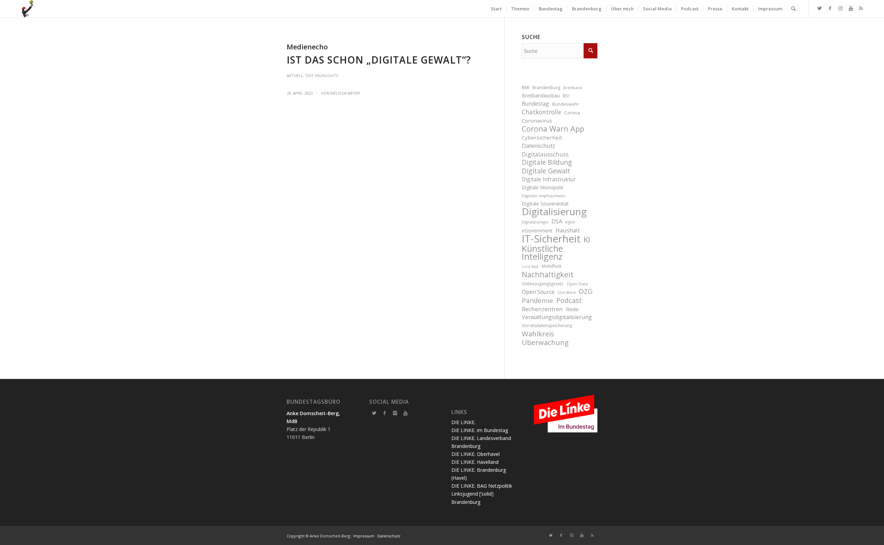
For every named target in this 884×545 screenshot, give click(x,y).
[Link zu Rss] (861, 8)
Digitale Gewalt (546, 171)
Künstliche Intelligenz (542, 252)
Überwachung (545, 342)
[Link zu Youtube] (851, 8)
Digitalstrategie (535, 222)
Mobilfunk (551, 266)
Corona (572, 112)
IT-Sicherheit (551, 239)
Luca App (530, 266)
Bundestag (535, 103)
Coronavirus (537, 120)
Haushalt (568, 230)
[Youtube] (405, 413)
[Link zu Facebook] (830, 8)
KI (587, 239)
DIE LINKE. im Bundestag (479, 430)
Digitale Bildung (547, 162)
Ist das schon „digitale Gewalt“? (379, 59)
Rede (572, 309)
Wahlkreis (538, 334)
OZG (586, 292)
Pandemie (537, 300)
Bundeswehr (565, 104)
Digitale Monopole (542, 187)
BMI (525, 87)
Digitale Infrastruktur (549, 179)
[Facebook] (384, 413)
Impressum (363, 535)
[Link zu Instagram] (840, 8)
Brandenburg (546, 87)
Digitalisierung (554, 212)
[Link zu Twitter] (820, 8)
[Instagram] (395, 413)
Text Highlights (321, 75)
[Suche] (793, 8)
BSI (566, 96)
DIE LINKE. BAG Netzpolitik (481, 485)
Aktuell (295, 75)
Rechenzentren (542, 309)
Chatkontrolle (541, 112)
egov (570, 222)
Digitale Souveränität (545, 203)
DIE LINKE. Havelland (475, 462)
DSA (556, 221)
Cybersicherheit (542, 137)
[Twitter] (374, 413)
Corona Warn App (553, 129)
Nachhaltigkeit (548, 274)
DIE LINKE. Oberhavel (475, 454)
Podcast (569, 300)
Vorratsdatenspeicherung (547, 325)
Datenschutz (538, 146)
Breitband (572, 87)
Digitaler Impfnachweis (544, 195)
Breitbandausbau (541, 95)
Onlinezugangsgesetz (543, 284)
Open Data (577, 283)
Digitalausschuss (545, 154)
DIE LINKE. (463, 422)
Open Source (538, 292)
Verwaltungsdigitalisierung (557, 317)
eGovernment (537, 230)
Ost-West (567, 292)
